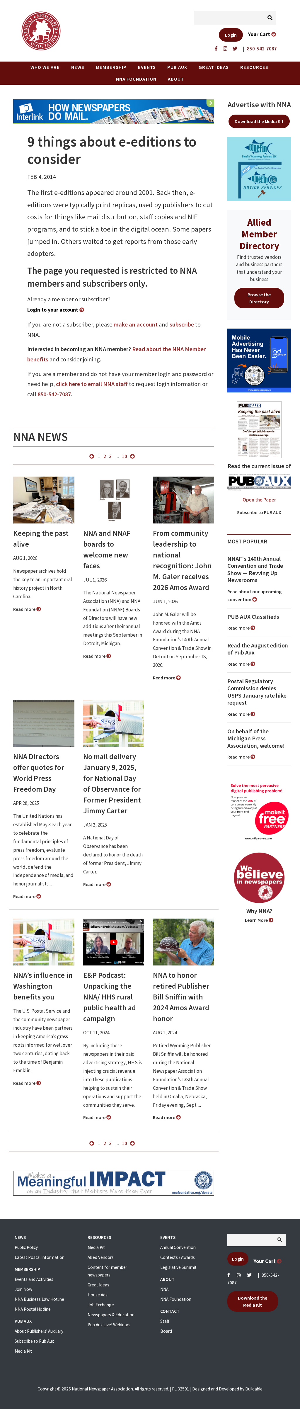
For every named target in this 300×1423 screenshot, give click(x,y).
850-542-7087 (54, 394)
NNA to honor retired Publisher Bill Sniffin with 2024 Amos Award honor (181, 996)
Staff (164, 1321)
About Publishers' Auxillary (39, 1331)
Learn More (257, 920)
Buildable (253, 1389)
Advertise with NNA (259, 104)
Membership (111, 67)
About (176, 79)
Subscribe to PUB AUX (259, 512)
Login (231, 35)
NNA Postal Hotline (33, 1309)
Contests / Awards (177, 1257)
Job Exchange (101, 1305)
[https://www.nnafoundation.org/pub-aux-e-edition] (259, 429)
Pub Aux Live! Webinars (109, 1324)
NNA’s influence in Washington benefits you (43, 986)
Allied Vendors (101, 1257)
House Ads (98, 1295)
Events (147, 67)
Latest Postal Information (39, 1257)
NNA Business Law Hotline (39, 1299)
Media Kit (23, 1351)
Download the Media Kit (259, 121)
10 (124, 456)
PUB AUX (177, 67)
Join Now (23, 1289)
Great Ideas (214, 67)
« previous (91, 456)
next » (132, 456)
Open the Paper (259, 500)
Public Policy (26, 1247)
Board (166, 1331)
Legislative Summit (178, 1267)
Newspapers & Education (111, 1314)
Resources (254, 67)
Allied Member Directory (259, 234)
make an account (136, 324)
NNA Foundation (136, 79)
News (77, 67)
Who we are (45, 67)
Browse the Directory (259, 298)
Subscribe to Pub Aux (34, 1341)
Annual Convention (178, 1247)
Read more (24, 609)
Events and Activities (34, 1279)
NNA (164, 1289)
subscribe (182, 324)
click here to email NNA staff (92, 384)
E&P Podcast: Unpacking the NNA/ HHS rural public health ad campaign (109, 996)
